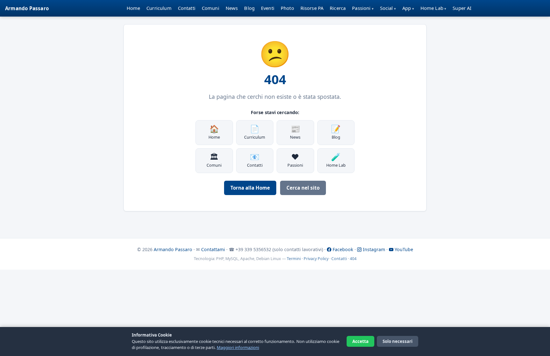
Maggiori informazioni (238, 347)
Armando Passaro (27, 8)
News (232, 8)
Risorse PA (312, 8)
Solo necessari (397, 341)
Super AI (462, 8)
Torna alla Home (250, 188)
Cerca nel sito (303, 188)
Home (133, 8)
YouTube (403, 249)
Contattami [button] (213, 249)
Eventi (267, 8)
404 (353, 258)
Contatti (186, 8)
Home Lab (431, 8)
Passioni (361, 8)
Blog (249, 8)
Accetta (360, 341)
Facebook (342, 249)
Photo (287, 8)
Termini (294, 258)
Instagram (373, 249)
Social (386, 8)
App (406, 8)
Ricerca (338, 8)
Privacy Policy (316, 258)
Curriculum (159, 8)
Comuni (210, 8)
